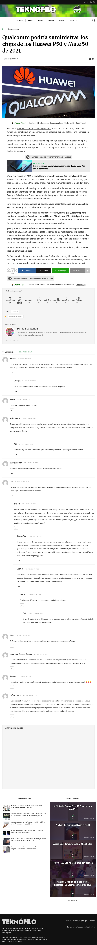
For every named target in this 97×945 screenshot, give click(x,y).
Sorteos (68, 921)
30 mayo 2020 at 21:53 (28, 418)
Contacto (92, 921)
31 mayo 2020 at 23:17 (24, 635)
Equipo (84, 921)
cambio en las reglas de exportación (34, 128)
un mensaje (18, 941)
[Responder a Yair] (16, 454)
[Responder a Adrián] (12, 410)
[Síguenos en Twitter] (7, 340)
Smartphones (13, 29)
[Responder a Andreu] (12, 687)
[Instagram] (93, 2)
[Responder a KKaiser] (12, 372)
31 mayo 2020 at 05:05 (29, 381)
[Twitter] (84, 2)
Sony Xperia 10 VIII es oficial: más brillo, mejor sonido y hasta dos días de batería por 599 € (28, 839)
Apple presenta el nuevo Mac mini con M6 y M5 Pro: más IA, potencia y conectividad (28, 823)
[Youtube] (90, 2)
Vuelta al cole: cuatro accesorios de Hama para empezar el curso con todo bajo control (26, 848)
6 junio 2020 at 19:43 (35, 613)
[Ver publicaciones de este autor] (10, 332)
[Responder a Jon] (12, 495)
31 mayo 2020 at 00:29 (35, 536)
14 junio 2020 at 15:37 (29, 695)
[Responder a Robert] (16, 528)
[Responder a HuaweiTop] (19, 560)
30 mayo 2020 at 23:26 (22, 482)
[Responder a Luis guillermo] (12, 473)
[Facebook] (87, 2)
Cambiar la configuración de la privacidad (81, 927)
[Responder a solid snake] (12, 435)
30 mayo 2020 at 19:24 (24, 400)
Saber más (80, 123)
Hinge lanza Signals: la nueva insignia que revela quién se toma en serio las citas (27, 806)
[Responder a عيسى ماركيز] (12, 716)
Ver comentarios (15, 316)
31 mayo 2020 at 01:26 (32, 569)
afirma (62, 212)
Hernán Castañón (12, 58)
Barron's (15, 311)
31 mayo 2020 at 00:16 (29, 504)
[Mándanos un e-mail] (18, 340)
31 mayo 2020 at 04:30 (26, 444)
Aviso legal (77, 921)
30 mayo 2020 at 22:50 (31, 463)
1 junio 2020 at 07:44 (24, 676)
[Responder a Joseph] (16, 391)
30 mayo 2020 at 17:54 (25, 359)
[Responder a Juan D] (19, 586)
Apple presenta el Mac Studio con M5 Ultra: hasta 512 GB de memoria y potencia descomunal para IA (28, 815)
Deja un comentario (26, 352)
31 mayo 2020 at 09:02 (34, 595)
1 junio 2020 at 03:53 (41, 654)
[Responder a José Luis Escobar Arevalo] (12, 668)
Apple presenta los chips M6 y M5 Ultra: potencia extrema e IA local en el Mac (27, 831)
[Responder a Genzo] (22, 605)
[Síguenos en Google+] (11, 340)
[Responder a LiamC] (12, 646)
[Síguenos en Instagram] (14, 340)
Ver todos (71, 900)
